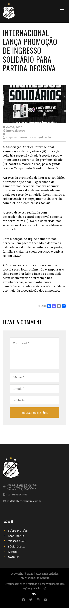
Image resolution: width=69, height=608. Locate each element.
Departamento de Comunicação (28, 137)
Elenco (13, 551)
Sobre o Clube (18, 530)
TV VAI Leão (16, 541)
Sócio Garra (16, 546)
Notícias (13, 557)
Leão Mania (16, 536)
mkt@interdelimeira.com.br (24, 501)
